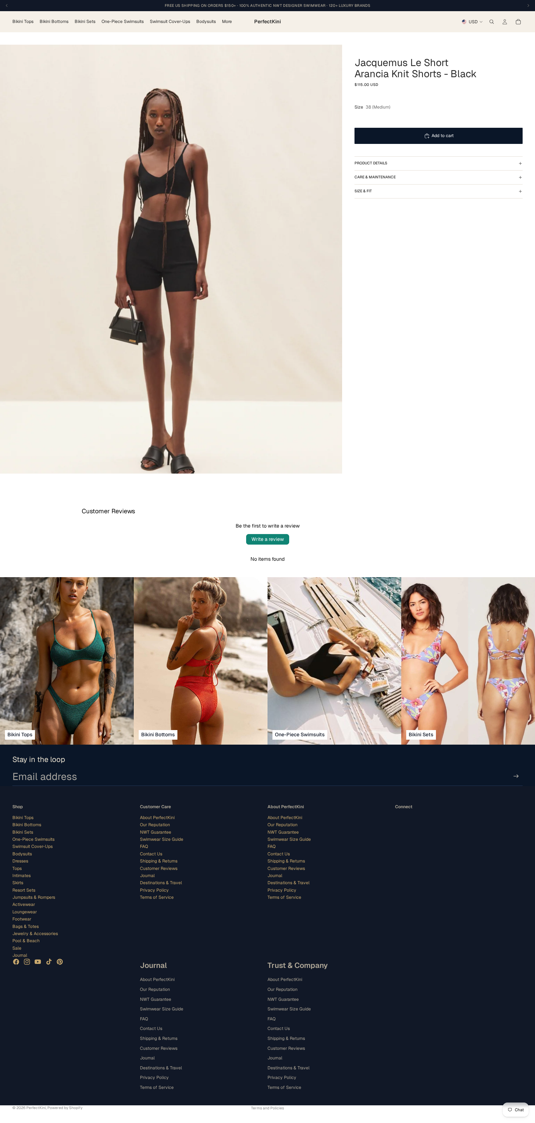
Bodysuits (22, 853)
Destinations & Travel (161, 882)
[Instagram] (27, 961)
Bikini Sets (22, 832)
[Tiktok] (49, 961)
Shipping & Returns (158, 861)
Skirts (17, 882)
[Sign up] (516, 776)
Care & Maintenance (375, 177)
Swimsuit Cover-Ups (32, 846)
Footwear (21, 919)
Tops (17, 868)
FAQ (144, 846)
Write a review (267, 539)
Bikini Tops (22, 817)
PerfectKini (36, 1107)
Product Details (370, 163)
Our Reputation (155, 824)
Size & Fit (363, 191)
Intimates (21, 875)
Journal (19, 955)
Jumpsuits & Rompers (33, 897)
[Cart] (518, 22)
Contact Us (151, 853)
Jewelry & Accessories (35, 933)
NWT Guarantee (155, 832)
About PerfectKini (157, 817)
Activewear (23, 904)
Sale (16, 948)
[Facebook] (16, 961)
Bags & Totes (25, 926)
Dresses (20, 861)
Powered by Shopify (64, 1107)
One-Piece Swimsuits (33, 839)
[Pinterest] (59, 961)
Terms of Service (157, 897)
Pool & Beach (26, 940)
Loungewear (24, 912)
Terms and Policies (267, 1108)
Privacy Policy (154, 890)
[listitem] (227, 22)
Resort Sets (23, 890)
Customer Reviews (158, 868)
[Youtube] (37, 961)
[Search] (491, 22)
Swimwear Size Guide (161, 839)
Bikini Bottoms (26, 824)
